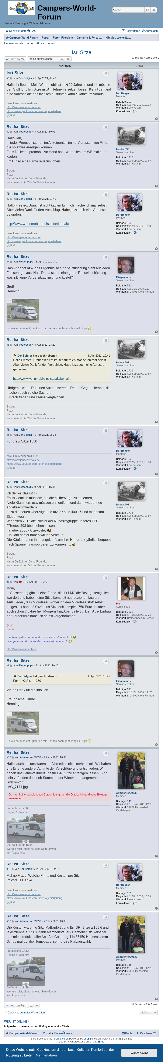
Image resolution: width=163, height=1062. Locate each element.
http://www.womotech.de (22, 649)
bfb (118, 603)
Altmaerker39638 (126, 792)
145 (129, 801)
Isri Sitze (81, 52)
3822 (130, 611)
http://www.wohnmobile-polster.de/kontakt (38, 224)
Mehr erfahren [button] (46, 1055)
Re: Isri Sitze (18, 126)
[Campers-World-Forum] (21, 8)
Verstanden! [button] (139, 1053)
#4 (8, 261)
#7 (8, 487)
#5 (8, 344)
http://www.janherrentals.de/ (24, 107)
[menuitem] (31, 31)
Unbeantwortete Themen (19, 43)
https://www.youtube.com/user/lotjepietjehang (34, 111)
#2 (8, 131)
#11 (9, 869)
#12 (9, 921)
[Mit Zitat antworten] (106, 73)
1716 (130, 157)
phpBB (87, 1038)
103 (129, 101)
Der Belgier (123, 93)
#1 (8, 78)
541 (129, 285)
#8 (8, 582)
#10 (9, 757)
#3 (8, 198)
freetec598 (122, 149)
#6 (8, 434)
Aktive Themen (45, 43)
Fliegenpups (123, 277)
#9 (8, 665)
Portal (45, 37)
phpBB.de (98, 1041)
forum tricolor (60, 1038)
